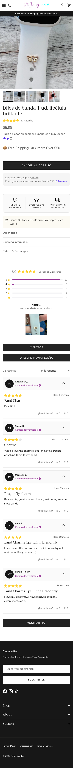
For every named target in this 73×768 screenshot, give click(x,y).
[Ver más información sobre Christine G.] (63, 383)
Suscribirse (36, 679)
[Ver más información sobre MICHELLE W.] (63, 574)
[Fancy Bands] (36, 5)
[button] (18, 120)
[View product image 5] (54, 96)
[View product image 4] (42, 96)
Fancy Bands (17, 756)
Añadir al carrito (36, 165)
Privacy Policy (9, 745)
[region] (36, 324)
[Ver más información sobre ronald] (63, 525)
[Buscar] (12, 5)
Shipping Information (16, 242)
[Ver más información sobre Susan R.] (63, 428)
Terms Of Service (44, 745)
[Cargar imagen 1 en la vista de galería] (36, 52)
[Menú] (4, 5)
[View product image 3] (31, 96)
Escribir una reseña (44, 358)
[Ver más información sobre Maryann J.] (63, 477)
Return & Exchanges (15, 251)
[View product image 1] (8, 96)
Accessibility (26, 745)
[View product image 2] (19, 96)
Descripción (10, 233)
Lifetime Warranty (15, 206)
